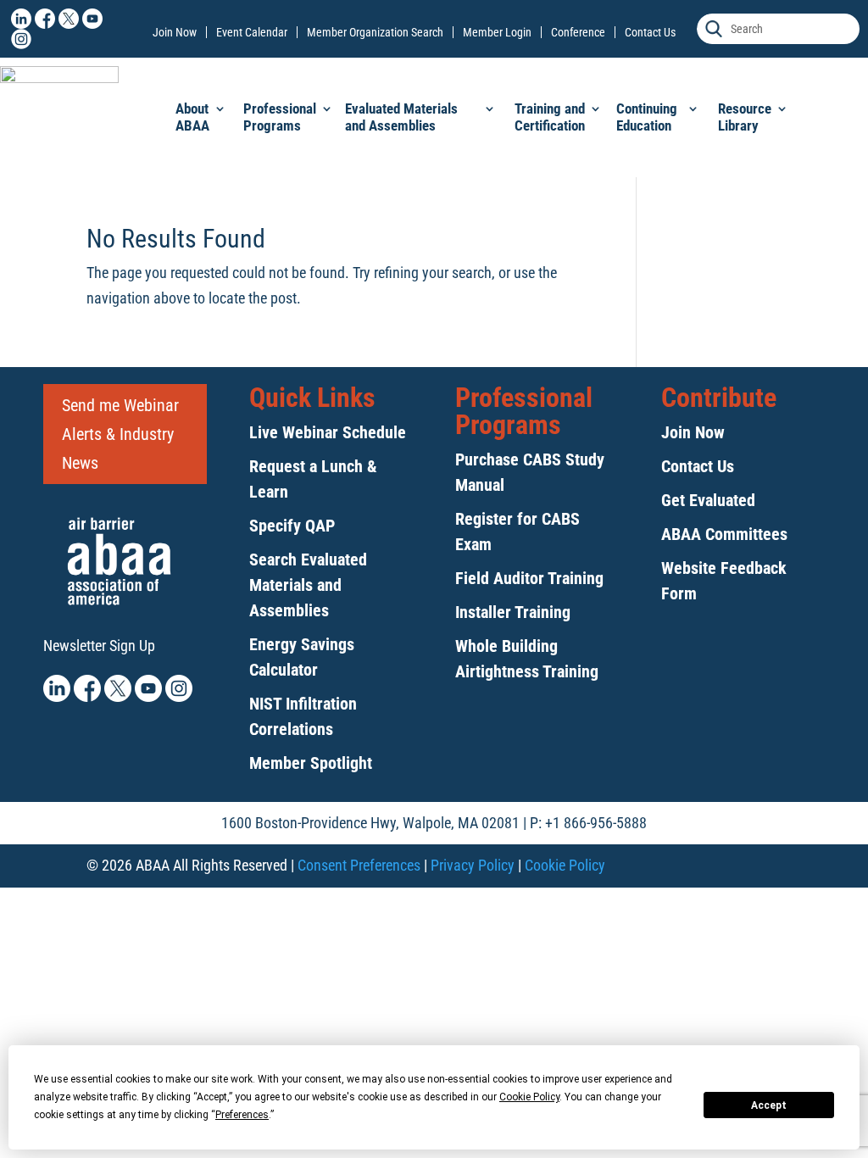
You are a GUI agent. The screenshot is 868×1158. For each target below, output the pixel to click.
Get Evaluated (708, 500)
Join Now (175, 32)
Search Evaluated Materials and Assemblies (308, 585)
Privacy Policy (473, 865)
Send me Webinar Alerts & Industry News (120, 434)
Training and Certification (550, 117)
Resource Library (744, 117)
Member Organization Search (375, 32)
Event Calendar (251, 32)
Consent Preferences (359, 865)
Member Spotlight (310, 763)
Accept (769, 1105)
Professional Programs (279, 117)
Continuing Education (646, 117)
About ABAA (192, 117)
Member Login (497, 32)
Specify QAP (292, 525)
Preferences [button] (242, 1115)
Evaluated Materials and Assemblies (401, 117)
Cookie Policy (565, 865)
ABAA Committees (724, 534)
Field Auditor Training (529, 578)
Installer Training (512, 612)
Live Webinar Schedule (327, 432)
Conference (578, 32)
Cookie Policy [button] (529, 1097)
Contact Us (650, 32)
